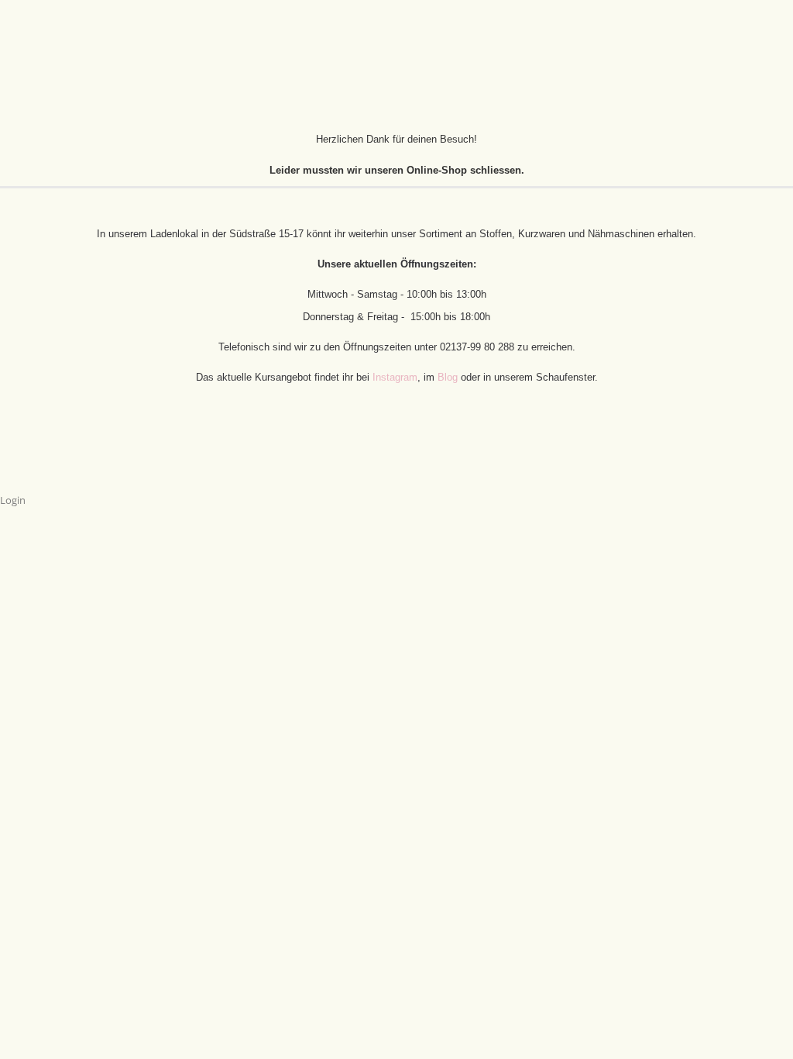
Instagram (394, 377)
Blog (449, 377)
